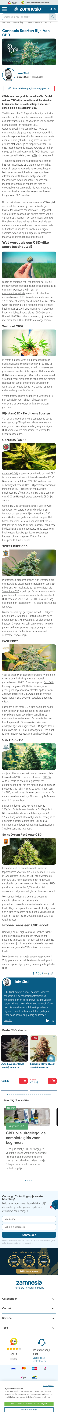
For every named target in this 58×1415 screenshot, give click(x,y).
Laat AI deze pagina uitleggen (29, 88)
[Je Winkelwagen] (55, 9)
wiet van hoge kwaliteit (40, 733)
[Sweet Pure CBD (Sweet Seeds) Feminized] (29, 562)
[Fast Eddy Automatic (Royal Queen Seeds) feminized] (29, 657)
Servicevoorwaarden (11, 1243)
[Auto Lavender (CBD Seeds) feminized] (14, 1048)
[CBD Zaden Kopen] (29, 456)
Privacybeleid (40, 1240)
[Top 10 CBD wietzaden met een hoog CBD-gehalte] (29, 264)
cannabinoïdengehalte (13, 293)
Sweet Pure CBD (10, 591)
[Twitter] (52, 1021)
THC (39, 128)
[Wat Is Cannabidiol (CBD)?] (29, 342)
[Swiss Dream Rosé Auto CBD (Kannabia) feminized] (29, 851)
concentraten (36, 236)
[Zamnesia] (27, 9)
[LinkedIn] (48, 1021)
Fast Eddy (49, 682)
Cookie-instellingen (29, 1409)
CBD (34, 155)
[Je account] (51, 9)
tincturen (21, 236)
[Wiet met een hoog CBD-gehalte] (29, 51)
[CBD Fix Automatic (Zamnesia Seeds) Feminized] (29, 756)
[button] (8, 74)
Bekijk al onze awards (29, 1271)
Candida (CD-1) (10, 473)
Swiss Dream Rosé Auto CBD (19, 875)
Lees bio (8, 1020)
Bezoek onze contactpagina (39, 1359)
